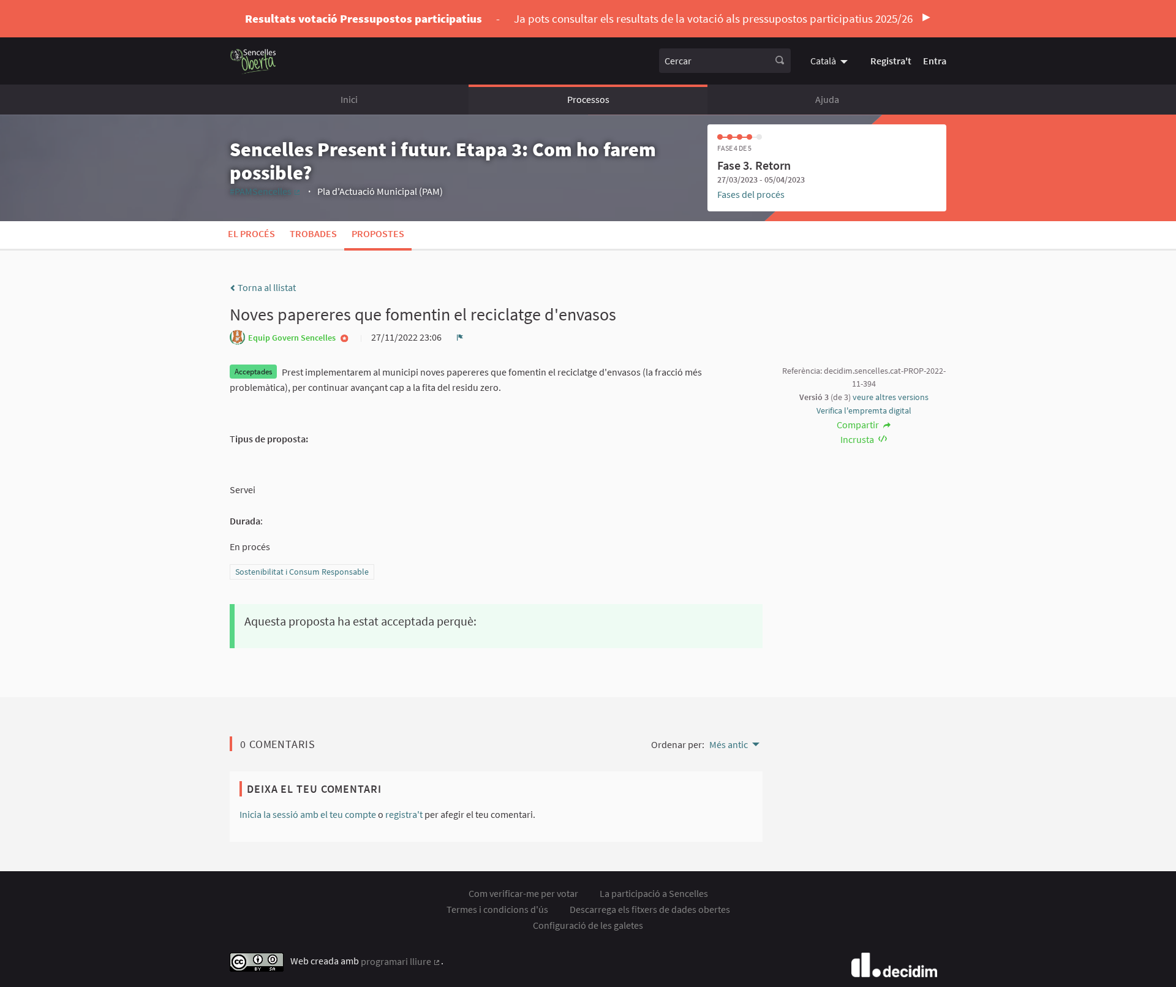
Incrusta (858, 439)
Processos (588, 99)
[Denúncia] (460, 337)
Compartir (859, 424)
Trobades (313, 233)
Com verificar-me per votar (523, 893)
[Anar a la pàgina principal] (253, 61)
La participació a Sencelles (654, 893)
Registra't (890, 61)
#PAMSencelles (265, 191)
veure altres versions (891, 397)
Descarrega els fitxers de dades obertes (650, 909)
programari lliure (401, 961)
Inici (349, 99)
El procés (251, 233)
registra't (404, 814)
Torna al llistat (266, 287)
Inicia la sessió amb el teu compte (307, 814)
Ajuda (827, 99)
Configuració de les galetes (588, 925)
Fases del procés (751, 194)
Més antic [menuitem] (728, 744)
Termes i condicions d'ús (497, 909)
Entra (934, 61)
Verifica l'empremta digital (863, 410)
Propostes (378, 233)
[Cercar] (780, 60)
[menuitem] (830, 60)
